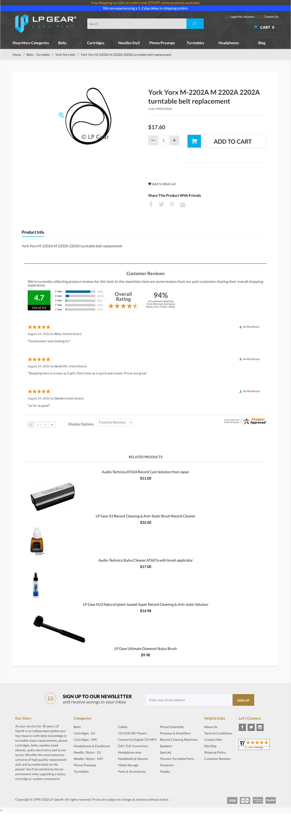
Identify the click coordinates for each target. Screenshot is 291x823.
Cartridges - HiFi (85, 739)
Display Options (81, 424)
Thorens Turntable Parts (177, 759)
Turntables (195, 43)
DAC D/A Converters (133, 746)
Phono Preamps (162, 43)
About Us (210, 727)
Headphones (228, 43)
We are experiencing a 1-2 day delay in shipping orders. (145, 8)
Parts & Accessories (132, 771)
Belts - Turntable (38, 54)
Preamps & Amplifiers (175, 733)
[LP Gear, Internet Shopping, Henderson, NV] (215, 770)
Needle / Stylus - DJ (87, 752)
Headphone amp (129, 752)
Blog (261, 43)
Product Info (33, 232)
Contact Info (213, 739)
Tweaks (165, 771)
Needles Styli (129, 43)
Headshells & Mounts (133, 759)
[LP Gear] (46, 23)
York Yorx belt (65, 54)
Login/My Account (241, 16)
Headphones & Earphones (92, 746)
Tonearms (167, 765)
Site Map (210, 746)
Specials (165, 752)
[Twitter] (251, 727)
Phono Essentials (172, 727)
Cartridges (95, 43)
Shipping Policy (215, 752)
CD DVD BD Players (132, 733)
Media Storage (128, 765)
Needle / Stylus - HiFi (88, 759)
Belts (62, 43)
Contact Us (270, 16)
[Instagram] (260, 727)
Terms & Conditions (218, 733)
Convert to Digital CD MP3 (137, 739)
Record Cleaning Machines (179, 739)
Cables (123, 727)
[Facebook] (242, 727)
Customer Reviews (217, 759)
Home (17, 54)
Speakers (166, 746)
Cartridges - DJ (84, 733)
